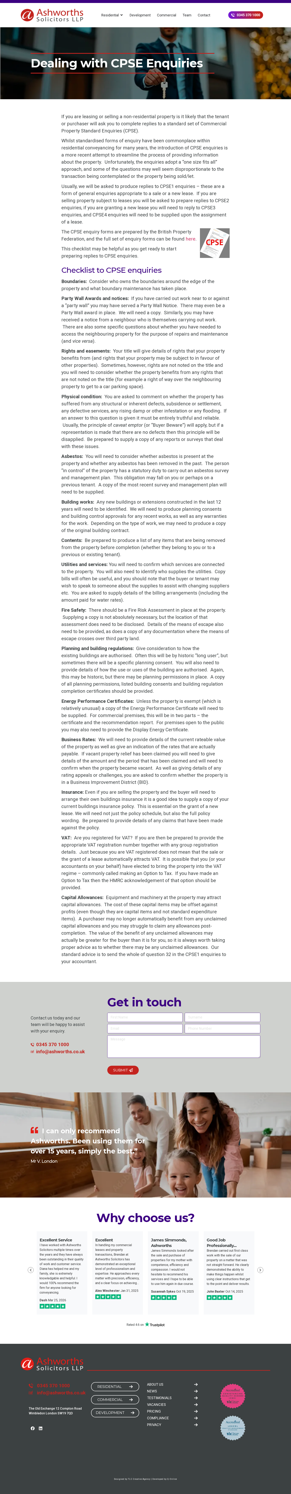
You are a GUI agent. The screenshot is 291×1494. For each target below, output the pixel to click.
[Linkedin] (41, 1428)
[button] (31, 1270)
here (190, 239)
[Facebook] (33, 1428)
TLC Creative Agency (139, 1479)
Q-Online (172, 1479)
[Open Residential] (121, 15)
